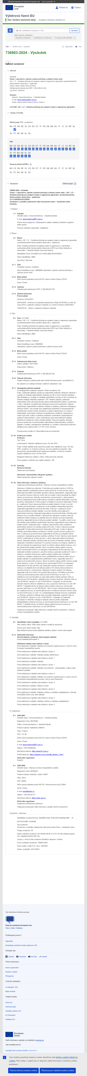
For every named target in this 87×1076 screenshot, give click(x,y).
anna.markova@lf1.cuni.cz (26, 100)
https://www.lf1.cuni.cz (40, 751)
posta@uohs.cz (28, 791)
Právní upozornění (12, 968)
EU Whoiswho (10, 1015)
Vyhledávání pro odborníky (43, 38)
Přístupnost (9, 976)
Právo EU (8, 1002)
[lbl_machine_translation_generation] (31, 164)
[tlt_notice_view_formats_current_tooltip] (75, 183)
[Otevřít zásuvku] (8, 63)
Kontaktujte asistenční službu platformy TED (21, 945)
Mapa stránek (10, 991)
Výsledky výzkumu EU (13, 1011)
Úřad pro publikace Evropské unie (18, 925)
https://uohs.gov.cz (39, 798)
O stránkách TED (11, 987)
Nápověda (9, 941)
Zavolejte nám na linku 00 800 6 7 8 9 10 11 (21, 1050)
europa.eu (40, 1040)
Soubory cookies (11, 972)
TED (7, 47)
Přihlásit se (63, 8)
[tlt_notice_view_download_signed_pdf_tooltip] (15, 129)
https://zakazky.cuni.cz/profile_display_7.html (46, 754)
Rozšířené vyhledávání (23, 38)
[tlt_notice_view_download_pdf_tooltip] (11, 148)
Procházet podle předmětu (64, 38)
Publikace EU (10, 1019)
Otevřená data (10, 1007)
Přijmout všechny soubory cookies (23, 1070)
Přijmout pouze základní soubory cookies (57, 1070)
